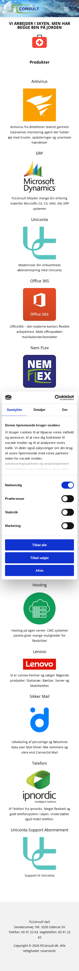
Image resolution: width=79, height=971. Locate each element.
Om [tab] (64, 410)
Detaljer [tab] (40, 410)
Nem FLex (40, 347)
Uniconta (39, 219)
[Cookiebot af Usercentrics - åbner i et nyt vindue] (56, 397)
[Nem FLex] (39, 385)
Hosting (39, 584)
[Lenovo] (39, 667)
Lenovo (39, 651)
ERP (39, 153)
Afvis (39, 570)
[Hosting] (39, 622)
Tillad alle (39, 545)
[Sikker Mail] (39, 734)
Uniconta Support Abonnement (39, 829)
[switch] (67, 498)
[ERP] (39, 190)
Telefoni (39, 763)
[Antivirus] (39, 118)
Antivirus (39, 81)
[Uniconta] (39, 257)
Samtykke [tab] (14, 410)
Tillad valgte (39, 557)
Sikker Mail (40, 696)
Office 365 (39, 280)
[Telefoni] (39, 800)
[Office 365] (39, 318)
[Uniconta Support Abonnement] (39, 867)
